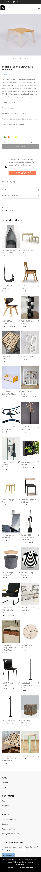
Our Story (5, 787)
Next (38, 35)
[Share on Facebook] (7, 182)
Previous (2, 35)
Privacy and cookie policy (11, 834)
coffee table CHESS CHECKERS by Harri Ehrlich (9, 758)
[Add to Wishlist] (3, 182)
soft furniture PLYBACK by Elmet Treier (8, 610)
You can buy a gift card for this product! (22, 173)
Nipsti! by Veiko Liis (28, 356)
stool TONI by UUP (28, 756)
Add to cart (20, 147)
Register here (8, 855)
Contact (5, 783)
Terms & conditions (9, 819)
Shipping (5, 824)
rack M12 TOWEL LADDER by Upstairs (8, 465)
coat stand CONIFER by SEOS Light (28, 685)
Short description (8, 190)
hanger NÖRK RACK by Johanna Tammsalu (27, 537)
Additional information (10, 195)
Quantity (6, 142)
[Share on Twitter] (11, 182)
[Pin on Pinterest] (14, 182)
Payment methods (8, 829)
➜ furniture (11, 210)
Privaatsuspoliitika (26, 868)
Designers (5, 806)
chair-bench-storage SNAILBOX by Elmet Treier (9, 648)
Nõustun (11, 868)
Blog (3, 801)
